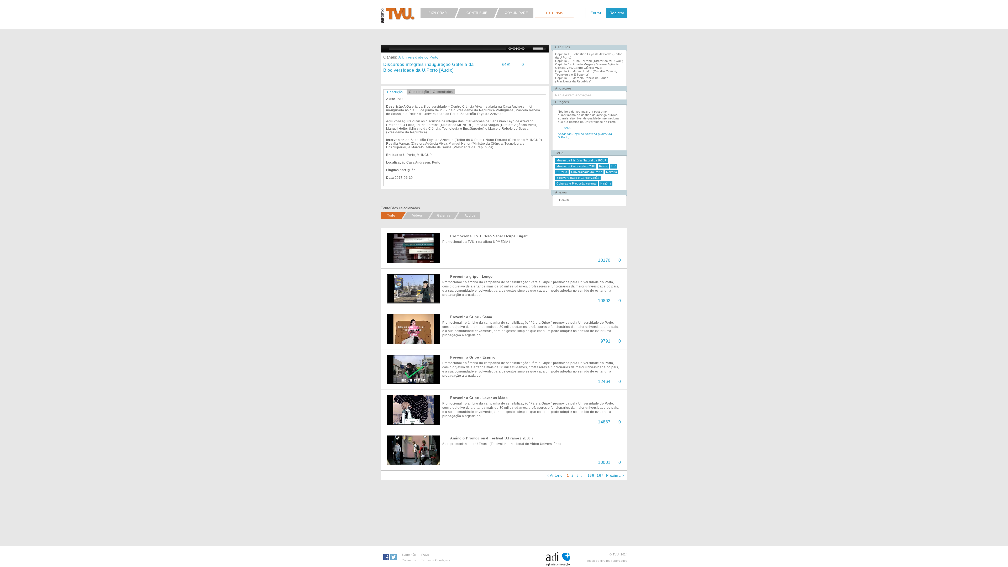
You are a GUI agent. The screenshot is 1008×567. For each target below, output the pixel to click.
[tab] (395, 91)
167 (600, 475)
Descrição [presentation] (395, 92)
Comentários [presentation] (443, 92)
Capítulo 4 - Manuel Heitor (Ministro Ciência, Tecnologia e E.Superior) (586, 73)
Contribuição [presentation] (419, 92)
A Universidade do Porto (418, 57)
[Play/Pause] (384, 48)
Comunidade (516, 13)
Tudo (391, 215)
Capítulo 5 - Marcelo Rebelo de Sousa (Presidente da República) (581, 79)
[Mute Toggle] (529, 48)
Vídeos (417, 215)
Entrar (595, 13)
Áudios (470, 215)
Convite (564, 200)
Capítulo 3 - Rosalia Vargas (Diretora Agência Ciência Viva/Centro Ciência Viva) (587, 66)
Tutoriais (554, 13)
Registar (617, 13)
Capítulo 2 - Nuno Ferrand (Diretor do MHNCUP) (589, 60)
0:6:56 (566, 127)
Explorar (437, 13)
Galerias (443, 215)
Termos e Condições (435, 560)
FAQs (425, 554)
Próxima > (615, 475)
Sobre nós (409, 554)
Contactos (409, 560)
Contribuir (476, 13)
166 (590, 475)
